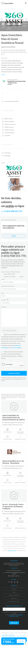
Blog (14, 592)
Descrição (3, 307)
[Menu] (25, 3)
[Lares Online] (7, 3)
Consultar (21, 641)
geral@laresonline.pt (14, 575)
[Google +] (11, 582)
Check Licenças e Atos (14, 601)
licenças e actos (12, 550)
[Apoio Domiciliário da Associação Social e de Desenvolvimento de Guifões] (14, 406)
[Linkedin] (14, 582)
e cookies (16, 615)
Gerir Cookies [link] (5, 634)
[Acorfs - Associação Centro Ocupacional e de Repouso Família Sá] (14, 495)
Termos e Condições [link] (21, 636)
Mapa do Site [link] (11, 634)
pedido (10, 206)
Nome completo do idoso (7, 286)
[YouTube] (17, 582)
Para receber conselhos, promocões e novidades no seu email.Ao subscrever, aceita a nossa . (14, 614)
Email (2, 293)
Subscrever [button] (14, 623)
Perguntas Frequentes (14, 595)
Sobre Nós (14, 589)
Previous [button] (2, 19)
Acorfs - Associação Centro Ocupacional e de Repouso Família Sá (13, 506)
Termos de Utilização (15, 347)
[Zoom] (25, 166)
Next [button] (26, 19)
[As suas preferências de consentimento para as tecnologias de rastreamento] (25, 643)
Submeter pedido (14, 373)
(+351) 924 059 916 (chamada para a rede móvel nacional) (15, 573)
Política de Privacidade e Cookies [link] (9, 636)
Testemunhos (14, 598)
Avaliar (14, 236)
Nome (2, 279)
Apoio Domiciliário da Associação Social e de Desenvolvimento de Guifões (13, 417)
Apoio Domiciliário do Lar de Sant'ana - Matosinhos (13, 462)
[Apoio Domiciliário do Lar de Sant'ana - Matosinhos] (14, 452)
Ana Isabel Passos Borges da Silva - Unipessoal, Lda (16, 82)
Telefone (3, 300)
